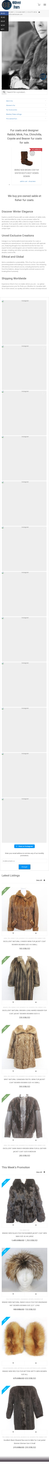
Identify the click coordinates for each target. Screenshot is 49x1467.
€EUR (5, 21)
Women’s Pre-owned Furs (36, 938)
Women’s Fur (10, 105)
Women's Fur (23, 938)
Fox (21, 1230)
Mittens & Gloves (23, 1368)
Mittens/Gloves (35, 1368)
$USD (5, 13)
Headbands (24, 1299)
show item (32, 181)
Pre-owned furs (11, 119)
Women (31, 1299)
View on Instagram (25, 846)
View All (39, 880)
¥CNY (5, 25)
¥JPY (5, 29)
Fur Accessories (11, 110)
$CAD (5, 17)
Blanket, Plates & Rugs (14, 114)
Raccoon (17, 1437)
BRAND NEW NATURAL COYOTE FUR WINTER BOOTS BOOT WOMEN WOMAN (26, 173)
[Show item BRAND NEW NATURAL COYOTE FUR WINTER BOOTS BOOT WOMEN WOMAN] (26, 158)
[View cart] (39, 4)
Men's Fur (26, 1230)
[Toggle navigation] (44, 5)
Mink (5, 938)
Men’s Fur (9, 101)
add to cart (23, 181)
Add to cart (13, 933)
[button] (24, 322)
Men (15, 1368)
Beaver (5, 1007)
